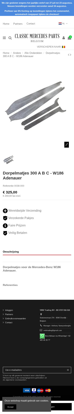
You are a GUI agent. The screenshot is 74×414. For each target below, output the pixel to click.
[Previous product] (69, 55)
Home (6, 23)
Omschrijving (11, 251)
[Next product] (70, 55)
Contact (31, 23)
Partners (18, 23)
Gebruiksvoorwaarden (15, 318)
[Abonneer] (68, 370)
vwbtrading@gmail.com (52, 330)
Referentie (8, 186)
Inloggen (9, 310)
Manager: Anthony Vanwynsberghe (57, 326)
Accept (10, 407)
